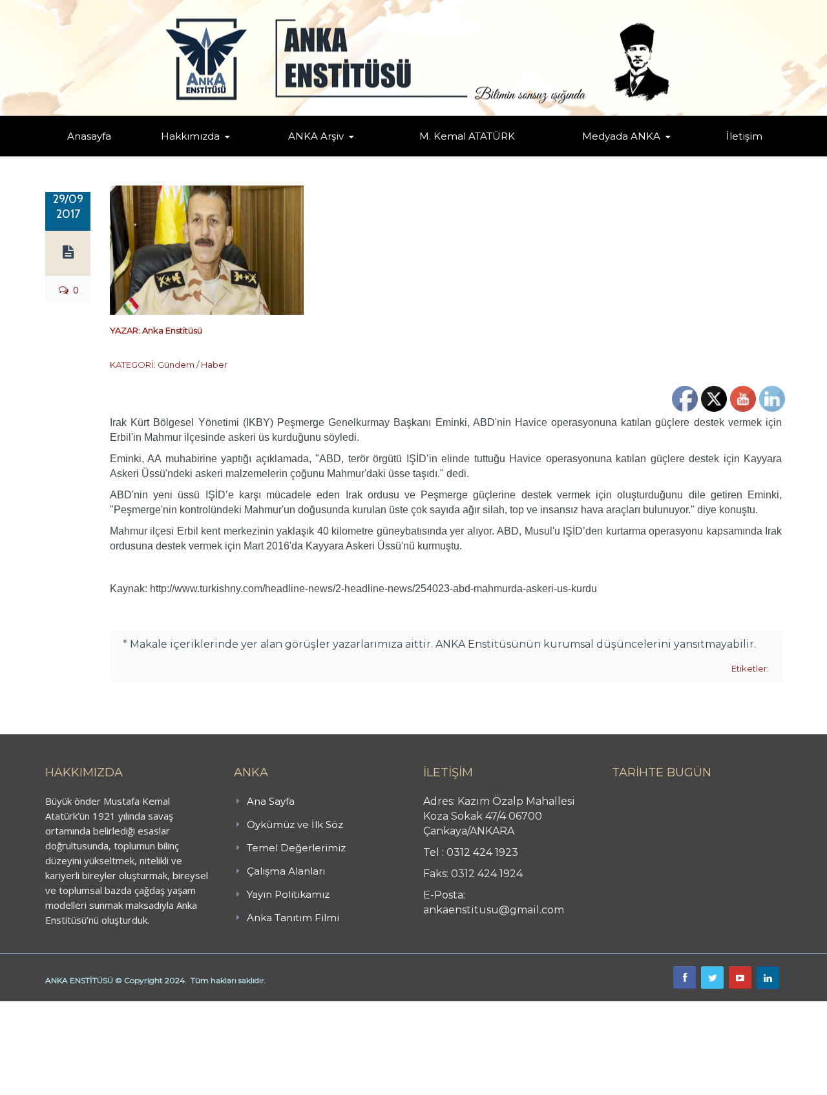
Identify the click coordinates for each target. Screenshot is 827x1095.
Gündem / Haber (192, 364)
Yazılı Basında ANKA (615, 153)
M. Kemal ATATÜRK (467, 136)
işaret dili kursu (203, 1008)
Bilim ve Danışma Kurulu (197, 153)
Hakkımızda (190, 136)
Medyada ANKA (621, 136)
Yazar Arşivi (300, 155)
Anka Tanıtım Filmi (293, 917)
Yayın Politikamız (288, 894)
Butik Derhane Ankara (47, 1008)
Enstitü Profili (177, 155)
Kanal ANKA (590, 155)
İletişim (744, 136)
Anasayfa (89, 136)
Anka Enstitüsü (172, 330)
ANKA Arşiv (316, 136)
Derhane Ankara (133, 1008)
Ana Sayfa (271, 801)
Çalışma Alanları (286, 871)
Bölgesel (325, 153)
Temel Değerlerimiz (247, 153)
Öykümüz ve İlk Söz (251, 155)
